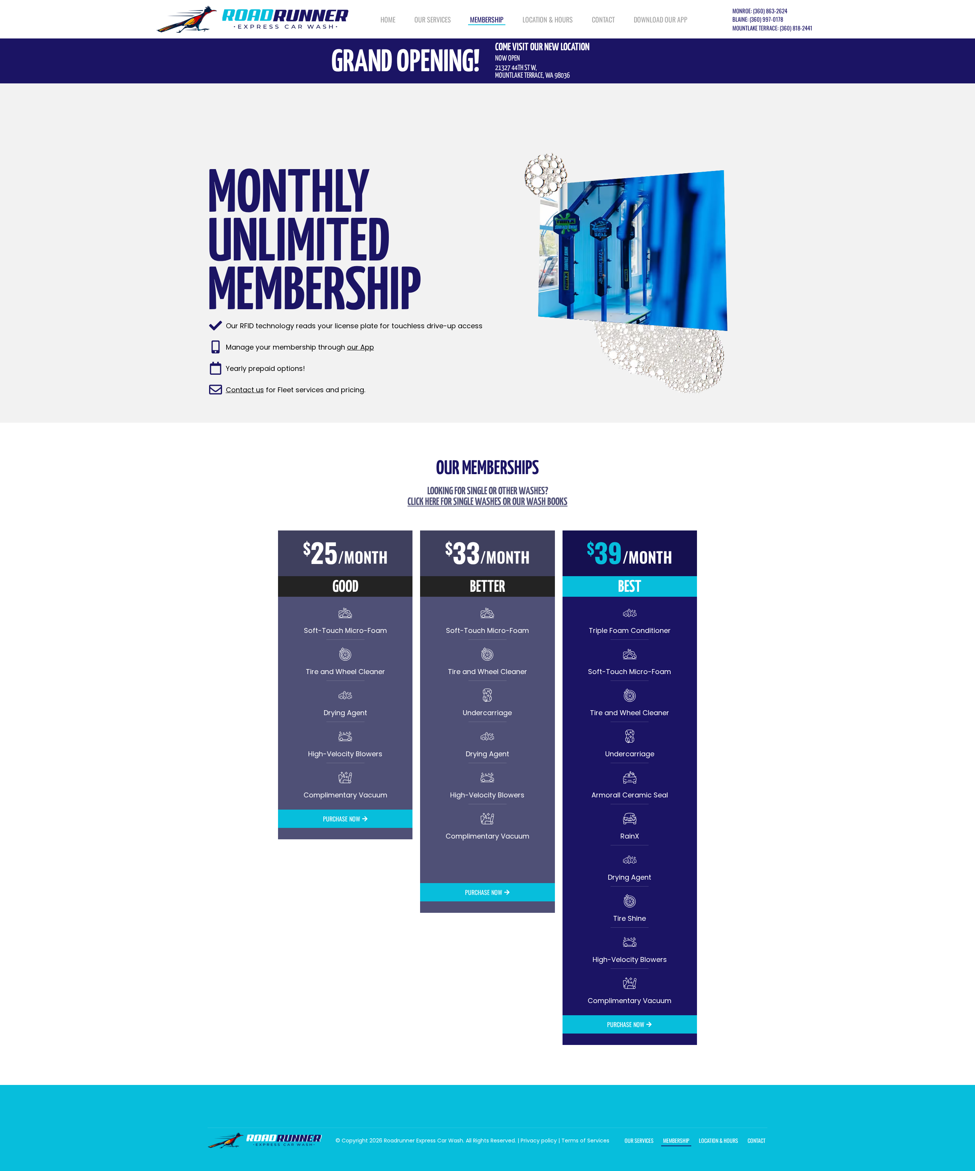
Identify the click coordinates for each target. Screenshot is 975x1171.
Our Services (432, 19)
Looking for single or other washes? (487, 496)
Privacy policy (539, 1140)
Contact (603, 19)
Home (387, 19)
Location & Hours (548, 19)
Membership (486, 19)
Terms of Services (585, 1140)
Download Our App (660, 19)
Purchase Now (341, 818)
